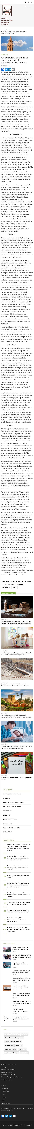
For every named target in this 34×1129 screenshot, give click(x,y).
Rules (14, 587)
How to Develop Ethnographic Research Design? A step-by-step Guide (20, 1012)
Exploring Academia (14, 1125)
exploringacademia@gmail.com (14, 1077)
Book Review (7, 811)
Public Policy (7, 823)
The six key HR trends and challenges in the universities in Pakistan (20, 949)
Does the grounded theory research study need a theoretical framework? (21, 988)
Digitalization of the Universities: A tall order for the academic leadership (21, 965)
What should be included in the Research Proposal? (21, 971)
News (4, 1097)
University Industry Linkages (13, 806)
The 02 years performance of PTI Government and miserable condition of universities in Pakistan (21, 1004)
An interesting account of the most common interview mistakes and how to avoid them (21, 957)
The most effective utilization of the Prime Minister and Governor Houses (18, 911)
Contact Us (5, 1091)
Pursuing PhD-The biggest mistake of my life (18, 876)
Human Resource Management (13, 802)
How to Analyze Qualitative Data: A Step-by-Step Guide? (16, 778)
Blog (3, 1094)
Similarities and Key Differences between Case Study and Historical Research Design (17, 919)
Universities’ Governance (12, 794)
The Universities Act (8, 584)
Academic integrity (9, 819)
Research (9, 29)
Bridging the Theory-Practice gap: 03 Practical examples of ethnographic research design (18, 929)
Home (3, 29)
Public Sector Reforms (11, 827)
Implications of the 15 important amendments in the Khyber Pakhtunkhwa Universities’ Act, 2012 (19, 885)
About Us (5, 1088)
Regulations (6, 587)
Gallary (4, 1100)
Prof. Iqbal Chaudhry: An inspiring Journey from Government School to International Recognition (18, 858)
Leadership (7, 815)
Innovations (7, 832)
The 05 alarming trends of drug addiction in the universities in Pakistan (18, 903)
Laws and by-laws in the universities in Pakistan (16, 581)
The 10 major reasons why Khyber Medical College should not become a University (18, 894)
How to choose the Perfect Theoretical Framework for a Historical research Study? (14, 685)
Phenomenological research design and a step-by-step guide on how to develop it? (19, 867)
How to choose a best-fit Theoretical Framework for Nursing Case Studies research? (16, 747)
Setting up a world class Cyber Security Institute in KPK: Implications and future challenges (21, 1020)
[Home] (7, 10)
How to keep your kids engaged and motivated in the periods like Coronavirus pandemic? (16, 654)
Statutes (20, 584)
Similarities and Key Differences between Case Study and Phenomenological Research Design (16, 622)
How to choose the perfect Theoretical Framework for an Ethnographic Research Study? (16, 716)
